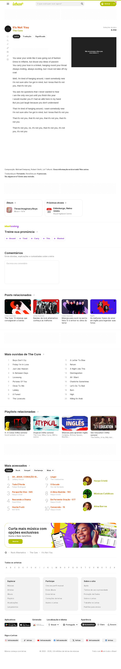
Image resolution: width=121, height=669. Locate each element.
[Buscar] (82, 3)
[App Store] (25, 625)
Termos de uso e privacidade (96, 590)
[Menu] (8, 3)
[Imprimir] (7, 51)
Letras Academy (60, 226)
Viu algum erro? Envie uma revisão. (20, 177)
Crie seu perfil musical (54, 586)
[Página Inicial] (6, 552)
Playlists (10, 598)
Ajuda (86, 586)
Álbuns (10, 594)
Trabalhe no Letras (91, 603)
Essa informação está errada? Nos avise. (71, 169)
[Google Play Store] (11, 625)
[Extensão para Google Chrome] (38, 625)
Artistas (10, 590)
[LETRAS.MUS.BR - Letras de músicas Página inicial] (18, 3)
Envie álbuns (51, 590)
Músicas (10, 586)
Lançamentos (12, 607)
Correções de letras (54, 598)
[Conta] (114, 3)
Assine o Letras (52, 603)
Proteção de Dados (92, 594)
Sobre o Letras (90, 598)
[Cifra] (7, 48)
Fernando (21, 174)
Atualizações (12, 603)
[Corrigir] (7, 55)
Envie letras (50, 594)
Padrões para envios (92, 607)
